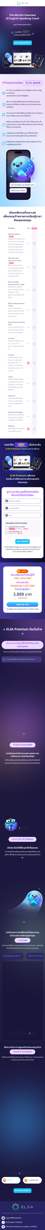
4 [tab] (26, 733)
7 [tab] (29, 1027)
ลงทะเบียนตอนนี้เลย (22, 42)
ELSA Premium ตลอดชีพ (18, 528)
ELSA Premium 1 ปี (15, 532)
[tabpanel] (22, 696)
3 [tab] (25, 825)
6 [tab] (26, 1027)
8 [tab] (32, 1027)
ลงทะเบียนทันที (22, 541)
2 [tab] (22, 825)
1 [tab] (18, 733)
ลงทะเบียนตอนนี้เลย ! (22, 1185)
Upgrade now (22, 604)
